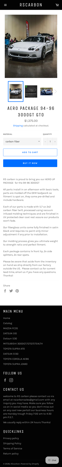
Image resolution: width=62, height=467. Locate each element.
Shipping (18, 125)
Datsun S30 (10, 338)
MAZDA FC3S (10, 328)
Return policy (10, 453)
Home (6, 318)
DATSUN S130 (10, 353)
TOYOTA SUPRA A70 (14, 348)
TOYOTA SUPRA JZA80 (15, 363)
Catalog (7, 323)
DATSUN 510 (10, 333)
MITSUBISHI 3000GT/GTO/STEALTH (23, 343)
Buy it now (30, 163)
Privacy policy (11, 438)
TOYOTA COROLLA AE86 (16, 358)
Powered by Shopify (30, 464)
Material (7, 134)
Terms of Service (12, 448)
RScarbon (31, 5)
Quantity (47, 134)
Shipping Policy (12, 443)
